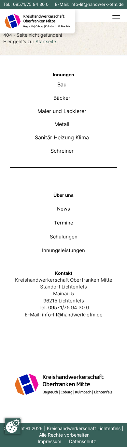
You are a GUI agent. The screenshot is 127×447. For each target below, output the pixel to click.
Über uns (63, 195)
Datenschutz (82, 441)
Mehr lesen (63, 81)
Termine (63, 223)
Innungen (63, 74)
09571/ (20, 4)
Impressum (49, 441)
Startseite (45, 41)
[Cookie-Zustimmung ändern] (13, 426)
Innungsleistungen (63, 250)
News (63, 209)
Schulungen (64, 237)
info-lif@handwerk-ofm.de (97, 4)
